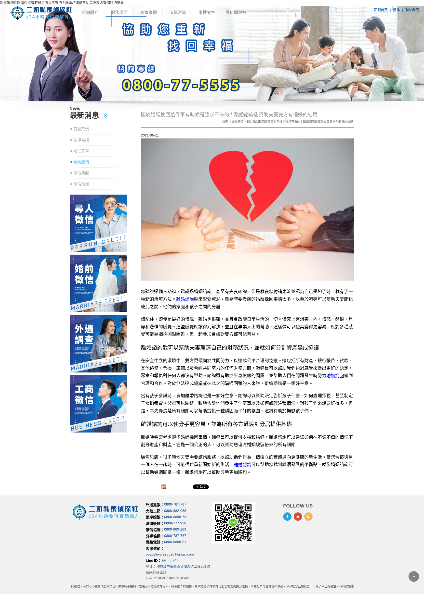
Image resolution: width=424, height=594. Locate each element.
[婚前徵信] (98, 283)
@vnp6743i (170, 560)
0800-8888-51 (175, 542)
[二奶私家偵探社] (42, 12)
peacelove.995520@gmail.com (170, 554)
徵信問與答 (235, 12)
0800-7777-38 (175, 523)
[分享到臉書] (287, 516)
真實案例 (148, 12)
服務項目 (119, 12)
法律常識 (177, 12)
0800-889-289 (175, 530)
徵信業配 (81, 173)
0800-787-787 (175, 505)
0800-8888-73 (175, 517)
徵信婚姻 (81, 184)
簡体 (396, 10)
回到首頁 (381, 10)
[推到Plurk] (163, 486)
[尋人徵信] (98, 223)
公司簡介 (90, 12)
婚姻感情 (81, 162)
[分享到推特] (298, 516)
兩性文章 (207, 12)
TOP (414, 576)
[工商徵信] (98, 404)
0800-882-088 (175, 511)
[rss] (308, 516)
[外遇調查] (98, 343)
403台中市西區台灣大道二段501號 (183, 566)
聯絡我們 (412, 10)
